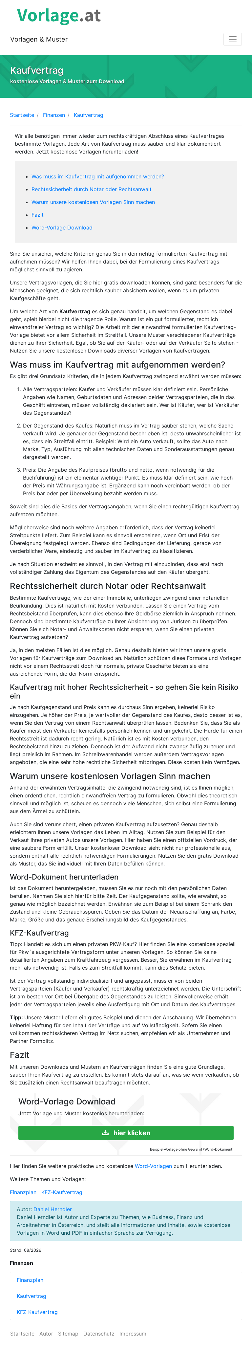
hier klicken (131, 1133)
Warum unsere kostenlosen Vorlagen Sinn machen (93, 202)
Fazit (38, 214)
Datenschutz (99, 1333)
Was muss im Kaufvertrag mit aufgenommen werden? (98, 176)
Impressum (132, 1333)
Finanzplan (23, 1192)
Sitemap (68, 1333)
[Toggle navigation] (232, 39)
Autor (46, 1333)
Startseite (22, 115)
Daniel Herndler (52, 1209)
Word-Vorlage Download (62, 227)
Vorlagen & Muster (39, 39)
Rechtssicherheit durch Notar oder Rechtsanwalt (92, 189)
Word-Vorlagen (153, 1166)
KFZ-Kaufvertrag (61, 1192)
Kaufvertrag (31, 1296)
